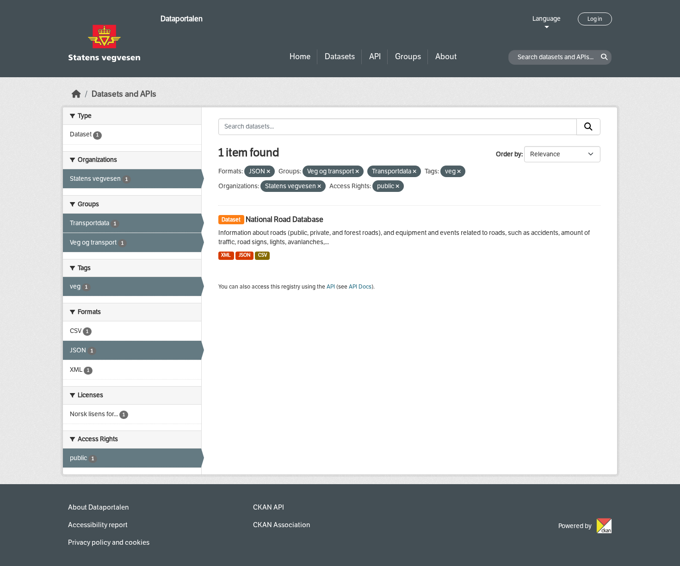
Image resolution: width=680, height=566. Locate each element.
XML (226, 255)
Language (546, 19)
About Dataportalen (98, 507)
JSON (244, 255)
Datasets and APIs (124, 94)
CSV (262, 255)
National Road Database (284, 219)
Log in (594, 19)
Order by (508, 154)
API (375, 57)
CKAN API (268, 507)
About (446, 57)
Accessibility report (98, 525)
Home (300, 57)
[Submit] (588, 126)
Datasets (340, 57)
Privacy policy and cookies (108, 542)
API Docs (360, 286)
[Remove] (268, 172)
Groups (408, 57)
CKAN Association (281, 525)
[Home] (76, 94)
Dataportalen (182, 18)
